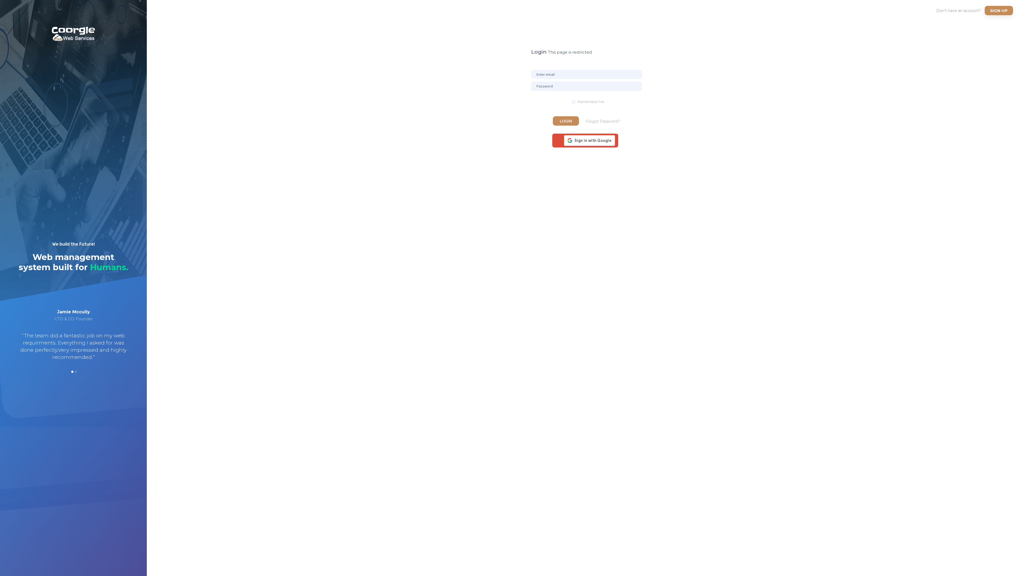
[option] (73, 334)
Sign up (999, 10)
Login (566, 120)
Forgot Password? (603, 121)
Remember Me (591, 101)
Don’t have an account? (958, 10)
